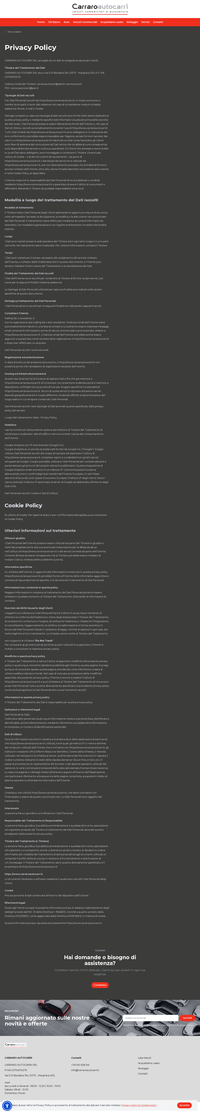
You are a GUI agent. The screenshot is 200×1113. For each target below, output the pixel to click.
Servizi (145, 22)
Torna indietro (14, 32)
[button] (7, 1106)
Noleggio (132, 22)
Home (41, 22)
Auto (67, 22)
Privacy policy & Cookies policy (139, 1105)
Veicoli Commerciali (85, 22)
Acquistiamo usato (112, 22)
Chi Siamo (54, 22)
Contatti (158, 22)
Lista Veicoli (144, 1057)
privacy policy (186, 1025)
